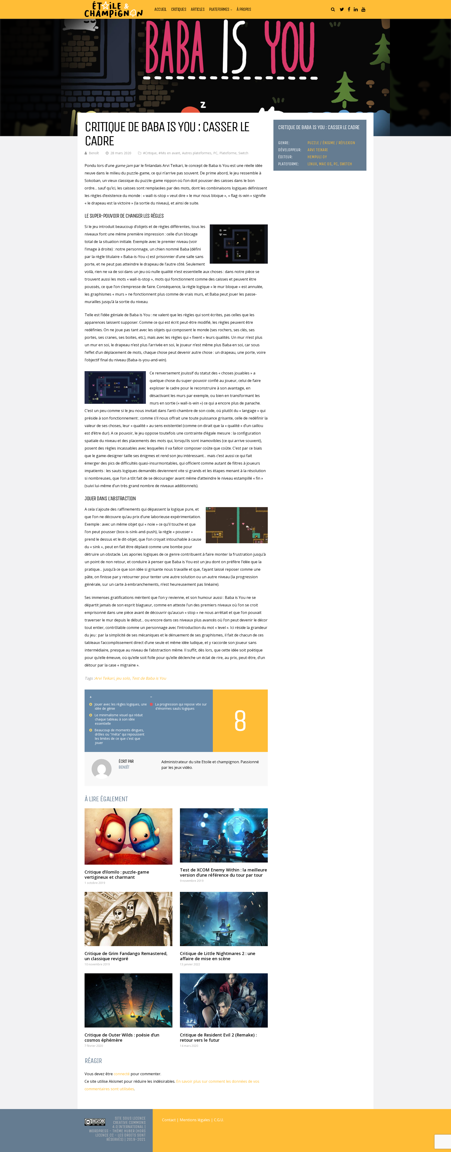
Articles (197, 9)
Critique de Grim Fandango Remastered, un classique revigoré (126, 956)
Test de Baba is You (149, 678)
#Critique (150, 153)
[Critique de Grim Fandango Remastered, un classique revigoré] (128, 919)
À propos (244, 9)
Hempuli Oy (317, 156)
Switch (243, 153)
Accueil (160, 9)
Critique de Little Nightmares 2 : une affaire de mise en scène (217, 956)
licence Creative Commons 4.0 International (129, 1122)
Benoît (94, 153)
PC (215, 153)
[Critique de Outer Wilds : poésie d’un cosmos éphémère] (128, 1000)
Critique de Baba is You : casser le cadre (318, 127)
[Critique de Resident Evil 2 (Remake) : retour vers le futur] (224, 1000)
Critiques (178, 9)
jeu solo (123, 678)
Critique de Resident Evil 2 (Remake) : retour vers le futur (218, 1037)
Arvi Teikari (104, 678)
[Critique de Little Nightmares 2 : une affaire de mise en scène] (224, 919)
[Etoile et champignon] (114, 17)
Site (118, 1118)
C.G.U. (219, 1119)
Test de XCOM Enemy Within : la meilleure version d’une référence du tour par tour (223, 872)
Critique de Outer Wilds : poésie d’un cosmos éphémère (122, 1037)
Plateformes (219, 9)
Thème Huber (123, 1130)
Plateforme (228, 153)
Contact (169, 1119)
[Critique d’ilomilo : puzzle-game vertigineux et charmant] (128, 836)
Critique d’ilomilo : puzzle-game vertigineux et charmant (117, 874)
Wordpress (98, 1130)
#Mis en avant (169, 153)
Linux (312, 163)
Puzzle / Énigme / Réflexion (331, 142)
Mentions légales (195, 1119)
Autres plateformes (196, 153)
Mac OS (325, 163)
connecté (122, 1073)
